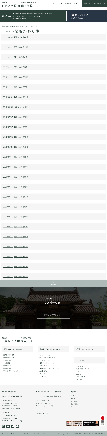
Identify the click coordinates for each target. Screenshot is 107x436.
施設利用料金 (43, 371)
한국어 (73, 398)
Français (73, 407)
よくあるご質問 (80, 377)
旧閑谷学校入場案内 (29, 13)
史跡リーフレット (26, 16)
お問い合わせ (79, 374)
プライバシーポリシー (8, 434)
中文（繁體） (75, 404)
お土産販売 (48, 13)
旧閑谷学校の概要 (18, 13)
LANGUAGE (71, 3)
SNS (59, 3)
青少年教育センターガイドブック (49, 368)
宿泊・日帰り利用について (47, 358)
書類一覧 (42, 374)
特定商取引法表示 (23, 434)
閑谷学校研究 (36, 16)
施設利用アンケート (45, 376)
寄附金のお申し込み (52, 315)
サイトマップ (79, 379)
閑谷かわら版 (16, 16)
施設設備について (44, 360)
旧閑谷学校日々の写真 (82, 369)
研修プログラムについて (46, 363)
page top (53, 284)
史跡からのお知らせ (81, 366)
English (73, 396)
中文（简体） (75, 401)
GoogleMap (40, 413)
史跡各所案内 (39, 13)
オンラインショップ (39, 434)
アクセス (51, 3)
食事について (43, 366)
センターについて (44, 355)
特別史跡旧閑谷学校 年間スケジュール (23, 19)
